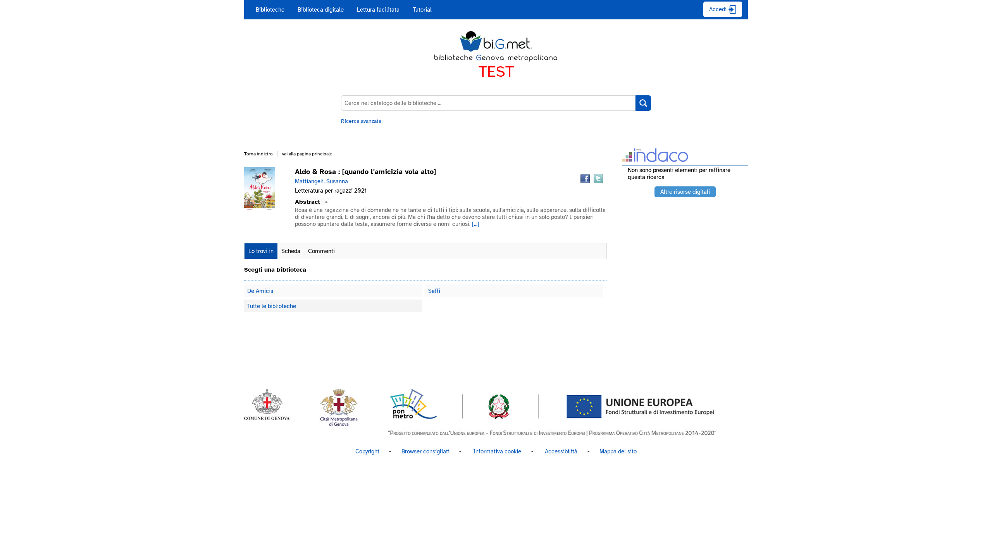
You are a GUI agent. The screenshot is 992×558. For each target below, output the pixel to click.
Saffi (434, 291)
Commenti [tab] (321, 251)
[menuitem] (270, 9)
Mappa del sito (618, 451)
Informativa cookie (497, 451)
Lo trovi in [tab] (261, 251)
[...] (475, 223)
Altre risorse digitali (685, 191)
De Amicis (260, 291)
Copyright (367, 451)
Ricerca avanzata (361, 121)
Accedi (718, 9)
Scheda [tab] (290, 251)
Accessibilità (561, 451)
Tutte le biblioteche (271, 306)
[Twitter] (598, 178)
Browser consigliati (425, 451)
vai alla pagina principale (307, 154)
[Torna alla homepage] (496, 46)
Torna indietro (258, 154)
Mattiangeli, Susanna (321, 181)
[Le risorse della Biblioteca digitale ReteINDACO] (655, 159)
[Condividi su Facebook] (585, 178)
